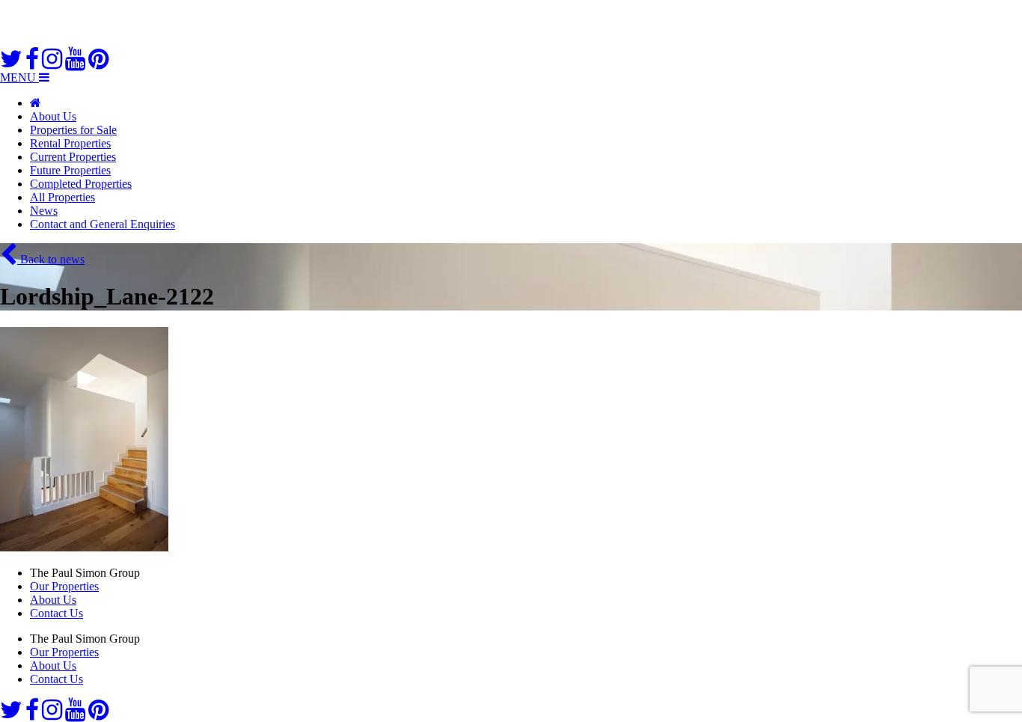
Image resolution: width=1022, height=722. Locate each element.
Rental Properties (70, 143)
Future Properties (70, 170)
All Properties (62, 197)
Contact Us (56, 613)
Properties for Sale (73, 129)
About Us (53, 116)
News (44, 210)
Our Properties (64, 586)
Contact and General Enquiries (102, 224)
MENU (19, 77)
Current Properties (73, 156)
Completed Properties (81, 183)
